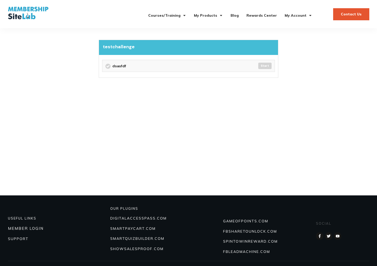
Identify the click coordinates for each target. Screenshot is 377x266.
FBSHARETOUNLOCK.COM (250, 231)
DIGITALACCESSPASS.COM (138, 218)
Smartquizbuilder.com (137, 238)
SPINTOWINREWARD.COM (250, 241)
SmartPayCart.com (133, 228)
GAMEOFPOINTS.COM (245, 221)
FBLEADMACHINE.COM (246, 251)
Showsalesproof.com (137, 248)
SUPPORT (18, 238)
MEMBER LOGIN (26, 228)
